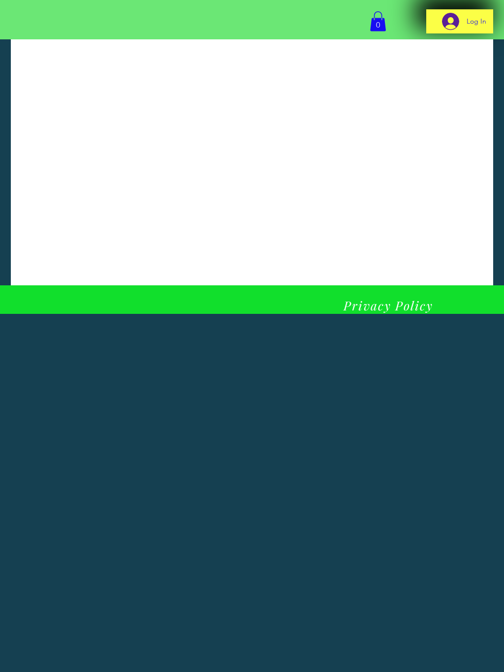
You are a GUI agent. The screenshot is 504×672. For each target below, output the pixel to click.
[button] (378, 21)
